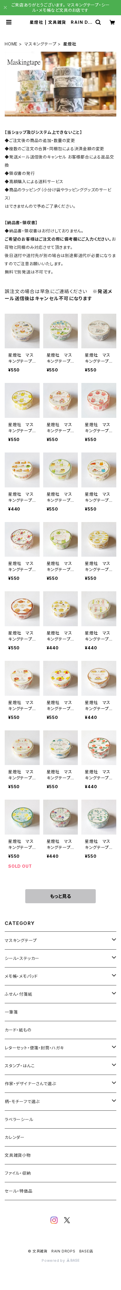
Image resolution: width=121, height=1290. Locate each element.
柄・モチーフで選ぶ (22, 1101)
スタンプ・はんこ (20, 1065)
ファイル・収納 (18, 1173)
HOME (11, 43)
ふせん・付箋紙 (18, 994)
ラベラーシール (19, 1119)
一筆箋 (11, 1011)
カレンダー (15, 1137)
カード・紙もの (18, 1029)
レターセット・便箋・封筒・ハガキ (34, 1047)
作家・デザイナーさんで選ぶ (30, 1083)
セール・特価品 (19, 1190)
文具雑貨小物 (18, 1155)
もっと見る (60, 896)
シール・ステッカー (22, 958)
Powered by (54, 1260)
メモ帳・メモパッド (21, 976)
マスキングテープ (40, 43)
